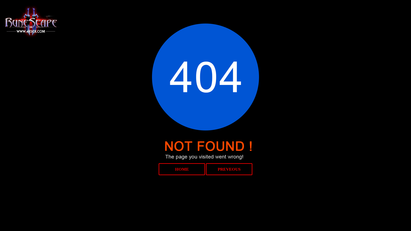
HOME (182, 169)
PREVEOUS (229, 169)
